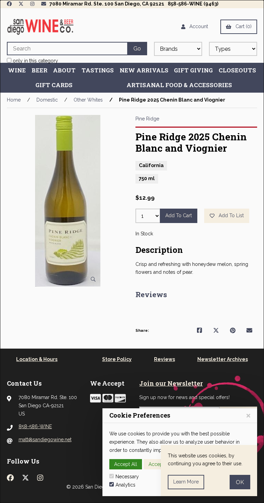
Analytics (125, 485)
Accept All (125, 464)
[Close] (248, 415)
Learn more (186, 481)
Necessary (127, 476)
